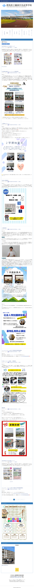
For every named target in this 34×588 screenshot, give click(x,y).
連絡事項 (16, 47)
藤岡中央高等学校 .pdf (5, 565)
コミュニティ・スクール (13, 354)
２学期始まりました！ (6, 123)
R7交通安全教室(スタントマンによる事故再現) (10, 71)
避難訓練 (3, 407)
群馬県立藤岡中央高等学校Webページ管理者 (14, 72)
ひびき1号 (11, 481)
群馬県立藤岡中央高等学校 (6, 1)
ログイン (31, 1)
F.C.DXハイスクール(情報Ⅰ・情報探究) (9, 361)
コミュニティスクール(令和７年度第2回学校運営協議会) (12, 350)
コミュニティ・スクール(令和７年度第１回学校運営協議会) (12, 487)
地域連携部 (10, 47)
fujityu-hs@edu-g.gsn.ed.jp (16, 577)
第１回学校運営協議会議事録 (25, 494)
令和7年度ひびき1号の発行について (8, 460)
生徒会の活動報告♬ (5, 180)
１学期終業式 (4, 227)
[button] (3, 19)
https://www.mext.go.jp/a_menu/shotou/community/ (21, 493)
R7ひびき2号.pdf (4, 66)
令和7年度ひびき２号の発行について (8, 46)
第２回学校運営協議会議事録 (25, 356)
